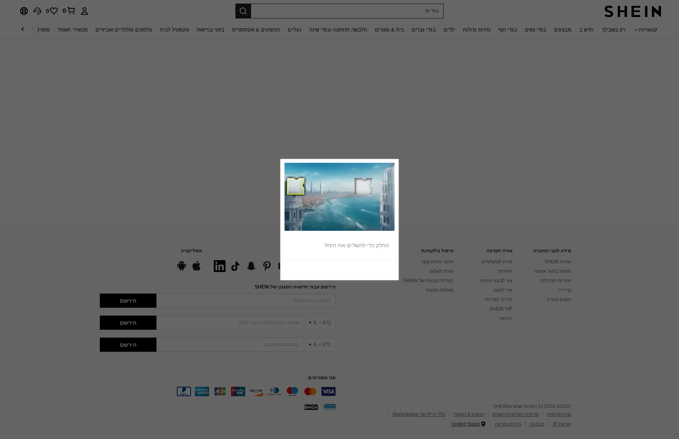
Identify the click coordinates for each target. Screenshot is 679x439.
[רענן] (376, 269)
